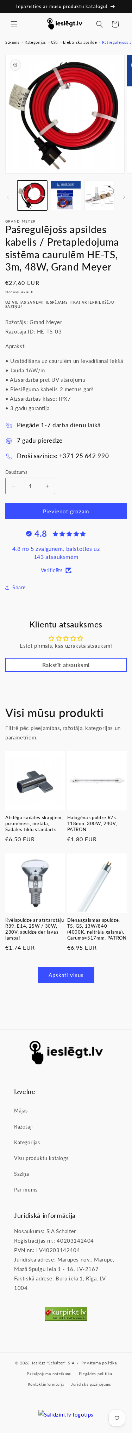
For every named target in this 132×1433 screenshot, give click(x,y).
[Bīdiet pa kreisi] (7, 197)
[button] (14, 24)
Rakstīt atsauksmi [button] (66, 664)
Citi (54, 42)
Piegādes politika (95, 1373)
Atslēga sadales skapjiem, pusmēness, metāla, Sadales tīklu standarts (34, 823)
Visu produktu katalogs (41, 1158)
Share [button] (19, 587)
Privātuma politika (99, 1363)
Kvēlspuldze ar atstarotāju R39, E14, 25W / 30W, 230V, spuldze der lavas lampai (34, 928)
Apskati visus (66, 975)
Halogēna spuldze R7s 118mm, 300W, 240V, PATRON (92, 823)
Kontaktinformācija (46, 1384)
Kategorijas (35, 42)
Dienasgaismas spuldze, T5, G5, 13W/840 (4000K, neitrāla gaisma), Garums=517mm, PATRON (97, 928)
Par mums (26, 1190)
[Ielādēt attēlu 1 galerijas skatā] (32, 195)
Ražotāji (23, 1127)
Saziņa (21, 1174)
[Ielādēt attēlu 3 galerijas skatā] (99, 195)
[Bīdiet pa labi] (124, 197)
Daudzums (16, 472)
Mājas (21, 1111)
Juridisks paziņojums (91, 1384)
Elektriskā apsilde (80, 42)
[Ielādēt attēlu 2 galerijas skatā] (66, 195)
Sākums (12, 42)
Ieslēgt (38, 1363)
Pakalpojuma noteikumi (49, 1373)
